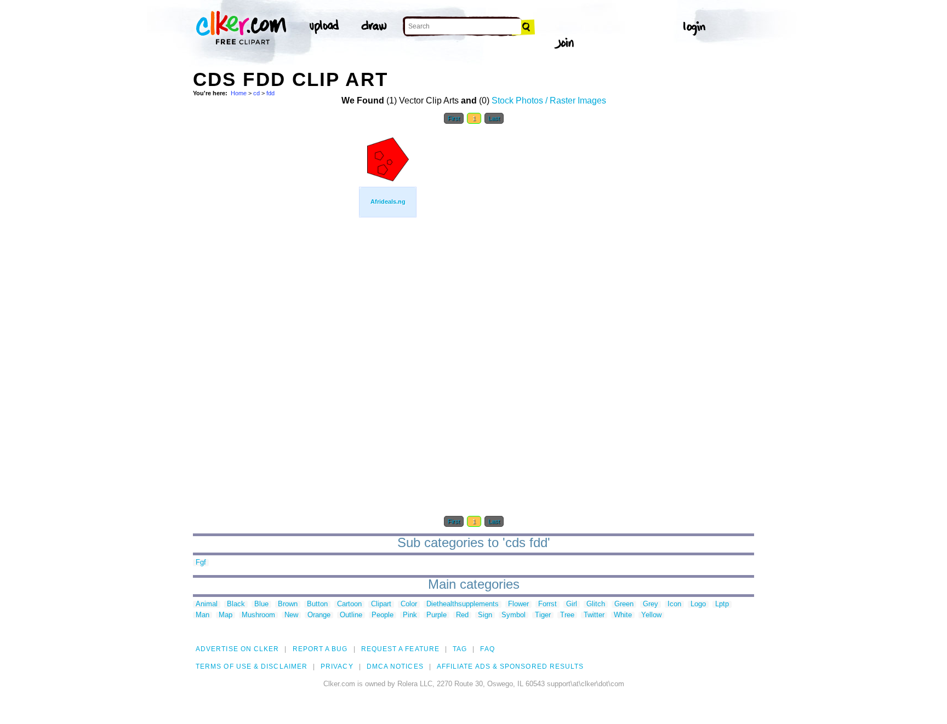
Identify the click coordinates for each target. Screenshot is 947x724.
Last (494, 118)
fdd (270, 93)
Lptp (722, 604)
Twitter (594, 615)
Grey (650, 604)
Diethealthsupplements (462, 604)
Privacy (337, 666)
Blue (261, 604)
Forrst (547, 604)
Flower (518, 604)
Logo (698, 604)
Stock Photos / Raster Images (549, 100)
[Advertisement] (275, 294)
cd (256, 93)
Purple (436, 615)
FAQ (487, 649)
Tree (567, 615)
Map (225, 615)
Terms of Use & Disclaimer (251, 666)
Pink (410, 615)
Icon (674, 604)
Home (239, 93)
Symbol (513, 615)
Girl (571, 604)
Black (236, 604)
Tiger (543, 615)
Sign (485, 615)
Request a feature (400, 649)
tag (460, 649)
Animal (207, 604)
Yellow (651, 615)
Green (624, 604)
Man (202, 615)
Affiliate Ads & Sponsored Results (510, 666)
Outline (351, 615)
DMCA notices (395, 666)
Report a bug (320, 649)
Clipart (381, 604)
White (623, 615)
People (382, 615)
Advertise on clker (237, 649)
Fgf (201, 562)
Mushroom (258, 615)
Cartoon (349, 604)
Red (462, 615)
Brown (288, 604)
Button (317, 604)
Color (409, 604)
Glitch (595, 604)
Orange (318, 615)
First (454, 118)
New (291, 615)
